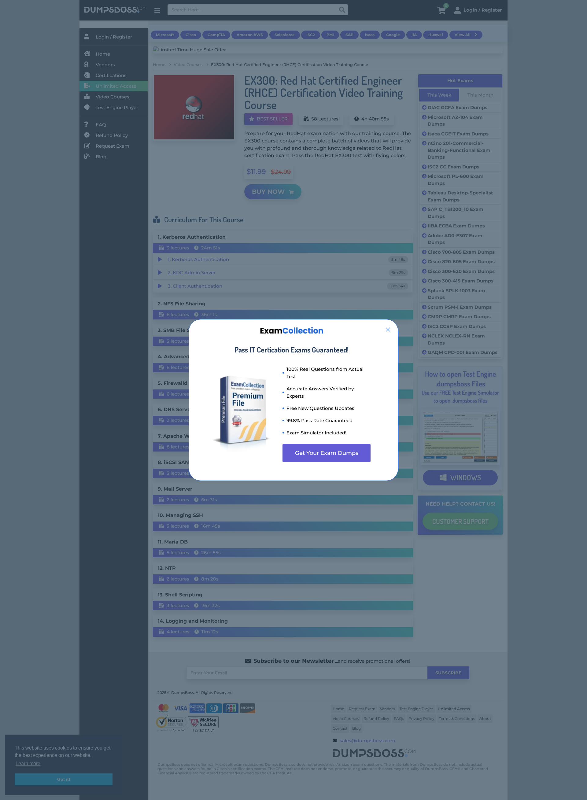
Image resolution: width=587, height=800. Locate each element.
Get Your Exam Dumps (326, 453)
